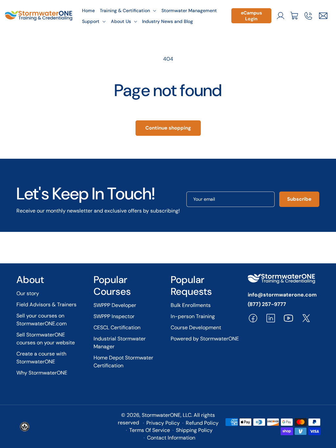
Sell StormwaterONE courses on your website (45, 338)
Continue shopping (168, 128)
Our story (27, 293)
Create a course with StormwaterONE (41, 357)
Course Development (196, 327)
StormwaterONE (161, 415)
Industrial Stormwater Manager (120, 342)
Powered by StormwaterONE (205, 338)
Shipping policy (194, 430)
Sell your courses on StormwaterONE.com (41, 319)
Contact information (171, 437)
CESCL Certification (117, 327)
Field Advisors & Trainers (46, 304)
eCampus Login (251, 16)
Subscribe (299, 199)
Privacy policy (163, 422)
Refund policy (202, 422)
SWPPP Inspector (114, 316)
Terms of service (149, 430)
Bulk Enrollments (191, 305)
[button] (128, 10)
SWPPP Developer (115, 305)
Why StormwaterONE (41, 372)
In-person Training (193, 316)
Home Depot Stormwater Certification (123, 361)
